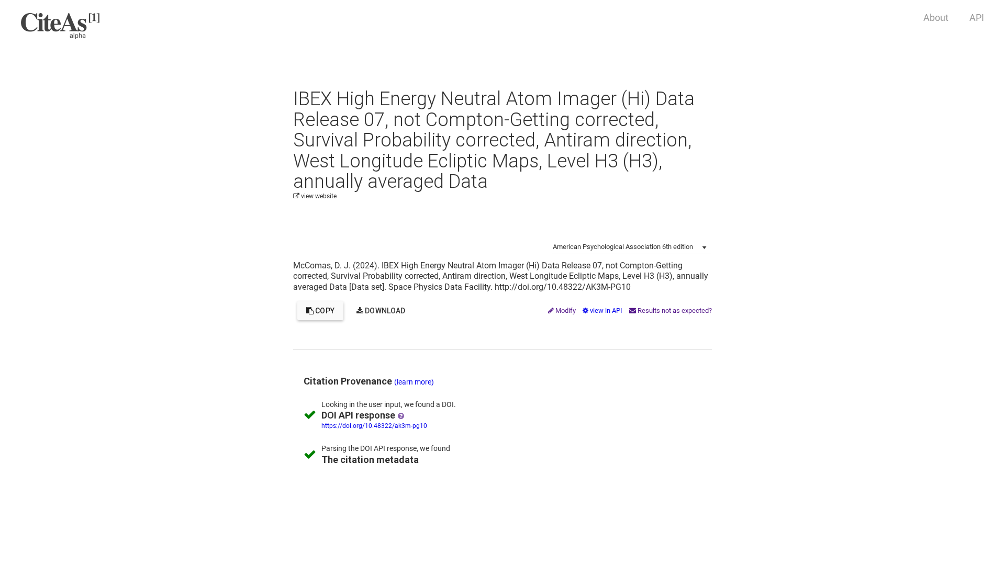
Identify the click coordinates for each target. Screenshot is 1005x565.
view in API (606, 310)
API (976, 17)
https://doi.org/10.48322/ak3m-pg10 (374, 426)
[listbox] (631, 246)
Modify (565, 310)
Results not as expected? (674, 310)
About (935, 17)
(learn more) (414, 382)
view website (318, 196)
